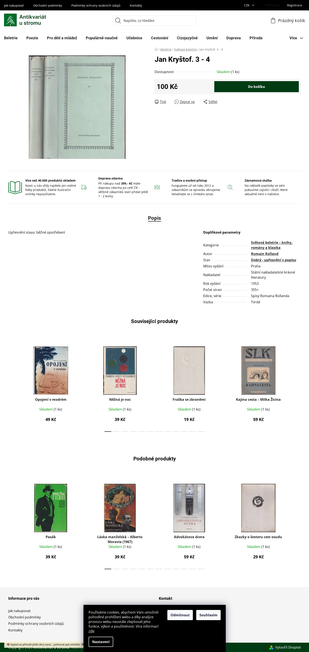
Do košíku (256, 86)
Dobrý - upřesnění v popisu (273, 260)
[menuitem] (32, 38)
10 (192, 431)
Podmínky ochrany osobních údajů (95, 5)
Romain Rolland (264, 253)
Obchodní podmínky (47, 5)
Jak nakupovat (14, 5)
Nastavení (101, 641)
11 (201, 431)
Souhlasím (208, 615)
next (297, 387)
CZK (247, 5)
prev (11, 387)
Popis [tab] (154, 218)
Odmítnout (180, 615)
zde (91, 631)
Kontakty (136, 5)
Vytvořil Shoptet (288, 647)
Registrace (294, 5)
